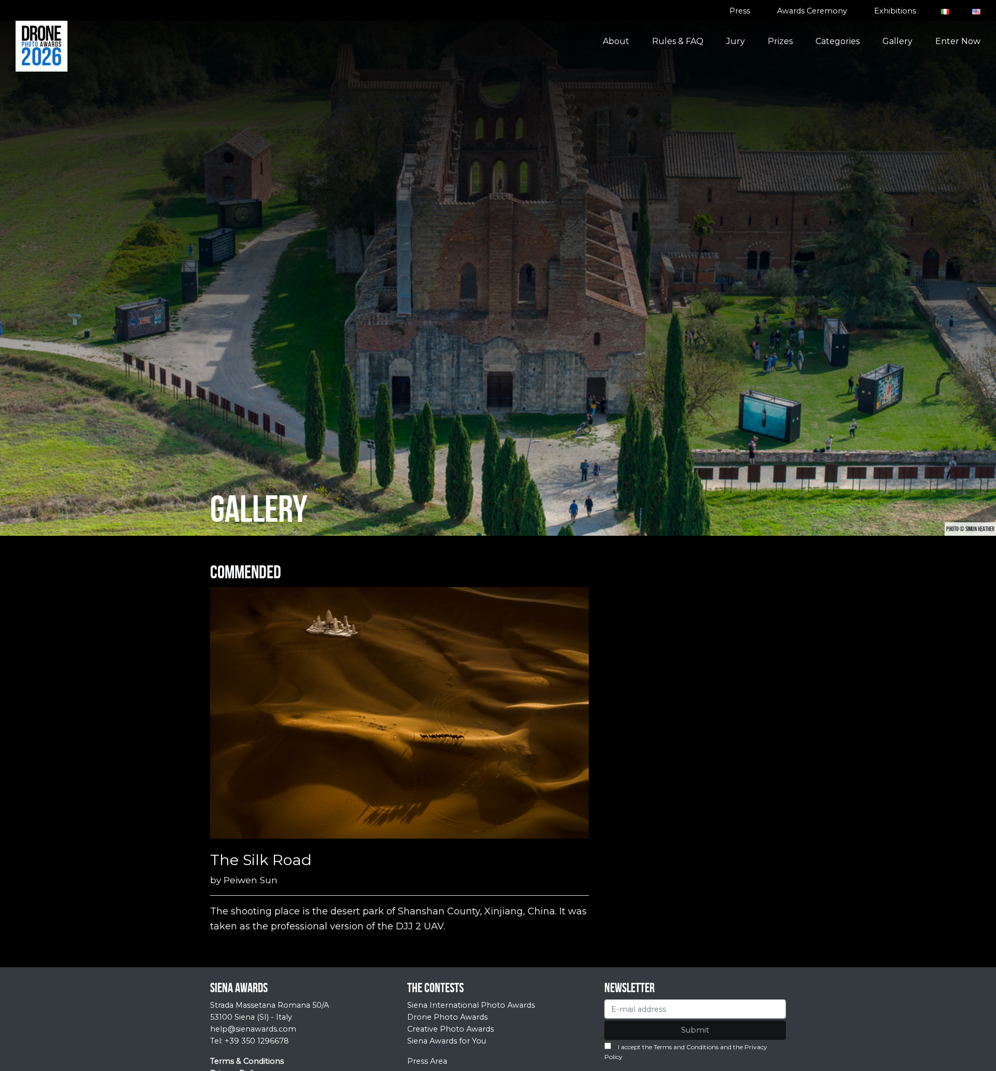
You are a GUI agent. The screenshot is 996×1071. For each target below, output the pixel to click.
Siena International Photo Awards (471, 1005)
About (616, 41)
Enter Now (957, 41)
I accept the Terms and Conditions (668, 1047)
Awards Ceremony (812, 11)
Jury (735, 41)
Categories (837, 41)
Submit (695, 1030)
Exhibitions (895, 11)
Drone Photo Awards (447, 1017)
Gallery (897, 41)
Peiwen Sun (251, 879)
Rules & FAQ (677, 41)
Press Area (427, 1061)
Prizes (780, 41)
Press (739, 11)
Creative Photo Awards (450, 1029)
